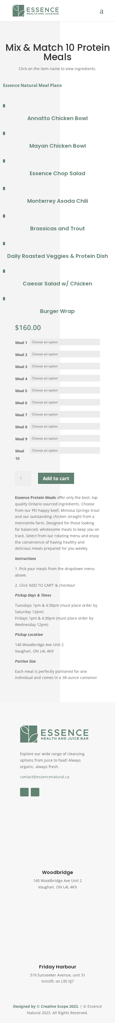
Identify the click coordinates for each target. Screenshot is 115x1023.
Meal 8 (21, 426)
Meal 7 (21, 414)
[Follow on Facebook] (24, 792)
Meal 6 (21, 402)
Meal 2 (21, 354)
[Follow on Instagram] (35, 792)
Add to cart (56, 478)
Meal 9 (21, 438)
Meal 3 (21, 366)
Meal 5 (21, 390)
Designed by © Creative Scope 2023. (46, 1006)
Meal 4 (21, 378)
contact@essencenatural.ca (44, 776)
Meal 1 (21, 342)
